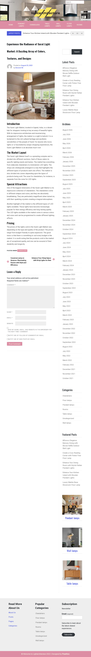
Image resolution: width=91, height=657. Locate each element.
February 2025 (68, 211)
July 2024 (66, 243)
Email (9, 318)
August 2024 (67, 238)
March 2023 (67, 315)
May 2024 (66, 252)
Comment (11, 285)
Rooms (79, 25)
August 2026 (67, 130)
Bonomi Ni (19, 68)
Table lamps (47, 25)
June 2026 (67, 139)
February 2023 (68, 320)
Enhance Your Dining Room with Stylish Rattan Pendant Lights (72, 93)
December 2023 (69, 274)
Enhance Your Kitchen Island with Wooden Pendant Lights (50, 33)
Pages (11, 621)
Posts (11, 617)
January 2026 (68, 162)
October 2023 (68, 283)
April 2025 (67, 202)
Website (10, 323)
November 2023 (69, 279)
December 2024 (69, 220)
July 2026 (66, 134)
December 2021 (69, 369)
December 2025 (69, 166)
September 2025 (69, 180)
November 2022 (69, 333)
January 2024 (68, 270)
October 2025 (68, 175)
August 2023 (67, 292)
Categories (13, 626)
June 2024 (67, 247)
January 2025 (68, 216)
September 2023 (69, 288)
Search (77, 52)
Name (9, 312)
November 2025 (69, 171)
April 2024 (67, 256)
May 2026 (66, 144)
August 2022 (67, 347)
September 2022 (69, 342)
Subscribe (68, 635)
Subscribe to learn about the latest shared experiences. (71, 625)
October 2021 (68, 378)
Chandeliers (35, 25)
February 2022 (68, 365)
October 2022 (68, 338)
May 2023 (66, 306)
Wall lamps (58, 25)
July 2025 (66, 189)
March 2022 (67, 360)
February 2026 (68, 157)
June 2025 (67, 193)
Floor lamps (69, 25)
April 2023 (67, 311)
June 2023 (67, 302)
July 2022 (66, 351)
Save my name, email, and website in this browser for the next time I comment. (30, 330)
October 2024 (68, 229)
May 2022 (66, 356)
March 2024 (67, 261)
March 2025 (67, 207)
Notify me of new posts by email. (21, 339)
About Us (11, 2)
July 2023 (66, 297)
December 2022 (69, 329)
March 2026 (67, 153)
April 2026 (67, 148)
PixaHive (65, 654)
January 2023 (68, 324)
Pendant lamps (21, 25)
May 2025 (66, 198)
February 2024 (68, 265)
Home (11, 25)
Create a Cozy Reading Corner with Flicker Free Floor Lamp (72, 83)
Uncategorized (68, 418)
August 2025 (67, 184)
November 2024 (69, 225)
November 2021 (69, 374)
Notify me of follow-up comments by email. (26, 335)
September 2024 (69, 234)
